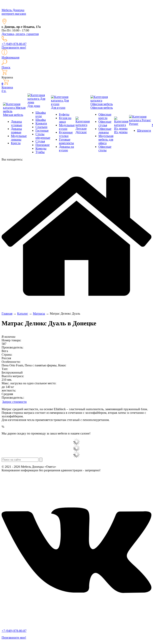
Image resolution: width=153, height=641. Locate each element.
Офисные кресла (104, 116)
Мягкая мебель (13, 114)
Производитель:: (13, 397)
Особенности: (11, 361)
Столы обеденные (42, 135)
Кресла (16, 143)
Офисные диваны (104, 130)
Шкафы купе (40, 114)
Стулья (40, 141)
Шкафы (40, 119)
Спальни (41, 127)
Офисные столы (104, 148)
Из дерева (121, 132)
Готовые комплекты (66, 141)
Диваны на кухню (66, 148)
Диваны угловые (16, 123)
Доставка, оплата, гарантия (20, 34)
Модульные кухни (67, 126)
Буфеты (64, 114)
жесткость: (9, 390)
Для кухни (58, 107)
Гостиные (42, 130)
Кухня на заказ (65, 119)
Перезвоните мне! (14, 47)
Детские (81, 132)
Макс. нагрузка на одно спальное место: (29, 383)
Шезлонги (144, 130)
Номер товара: (11, 340)
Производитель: (12, 347)
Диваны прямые (16, 130)
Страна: (7, 354)
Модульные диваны (19, 137)
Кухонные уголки (66, 134)
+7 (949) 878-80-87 (14, 44)
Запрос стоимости (14, 401)
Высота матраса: (13, 376)
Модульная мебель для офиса (105, 139)
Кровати (41, 123)
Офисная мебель (101, 107)
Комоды (40, 148)
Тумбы (40, 152)
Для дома (33, 106)
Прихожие (42, 145)
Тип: (5, 369)
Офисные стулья (104, 123)
